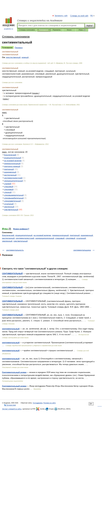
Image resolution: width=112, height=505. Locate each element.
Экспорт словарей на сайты (11, 409)
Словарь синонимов (27, 30)
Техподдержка (37, 403)
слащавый (59, 238)
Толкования (43, 30)
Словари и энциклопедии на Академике (39, 20)
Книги (69, 30)
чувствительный (20, 241)
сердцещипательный (44, 238)
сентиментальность (15, 250)
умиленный (7, 241)
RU (91, 16)
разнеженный (87, 235)
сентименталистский (25, 238)
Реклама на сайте (49, 403)
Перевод (19, 47)
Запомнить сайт (61, 16)
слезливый (70, 238)
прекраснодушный (60, 235)
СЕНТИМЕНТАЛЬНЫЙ (12, 273)
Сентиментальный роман (14, 372)
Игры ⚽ (82, 30)
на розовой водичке (42, 235)
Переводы (57, 30)
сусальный (81, 238)
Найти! (90, 26)
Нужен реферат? (21, 229)
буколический (8, 235)
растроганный (8, 238)
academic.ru (8, 29)
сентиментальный (11, 329)
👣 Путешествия (10, 405)
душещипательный (23, 235)
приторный (75, 235)
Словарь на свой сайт (79, 16)
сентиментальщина (82, 250)
